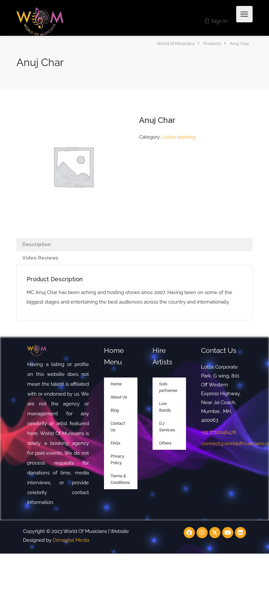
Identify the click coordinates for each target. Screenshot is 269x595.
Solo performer (168, 387)
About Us (119, 397)
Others (165, 443)
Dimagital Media (71, 540)
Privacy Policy (117, 459)
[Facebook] (189, 532)
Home (116, 383)
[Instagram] (202, 532)
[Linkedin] (240, 532)
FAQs (115, 443)
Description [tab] (36, 244)
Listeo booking (179, 137)
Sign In (218, 21)
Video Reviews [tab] (40, 258)
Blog (115, 410)
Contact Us (118, 426)
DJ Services (167, 426)
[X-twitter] (214, 532)
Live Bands (165, 407)
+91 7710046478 (218, 432)
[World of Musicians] (39, 21)
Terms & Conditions (120, 479)
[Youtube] (227, 532)
